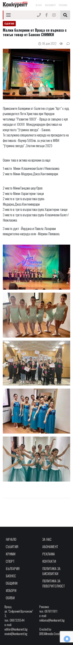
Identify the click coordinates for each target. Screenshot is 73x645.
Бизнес (11, 575)
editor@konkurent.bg (16, 629)
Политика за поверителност (53, 583)
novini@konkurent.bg (15, 634)
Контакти (49, 561)
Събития (12, 546)
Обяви (10, 597)
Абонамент (50, 5)
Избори (11, 590)
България (12, 568)
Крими (10, 553)
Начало (11, 539)
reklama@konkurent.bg (52, 620)
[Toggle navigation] (8, 15)
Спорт (10, 561)
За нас (38, 5)
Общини (11, 583)
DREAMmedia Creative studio (54, 634)
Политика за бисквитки (51, 571)
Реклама (63, 5)
